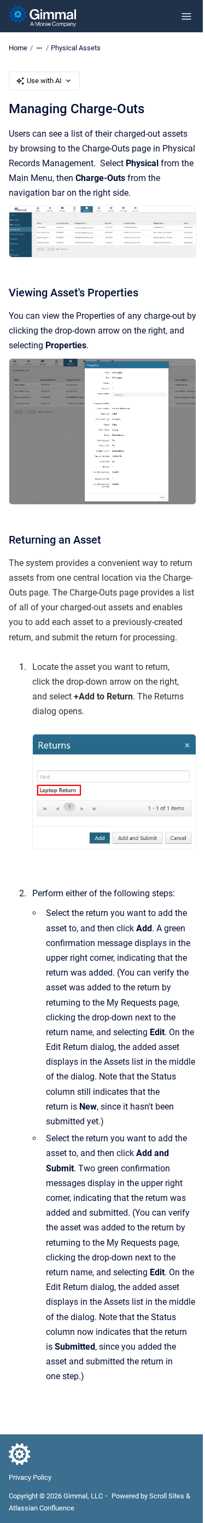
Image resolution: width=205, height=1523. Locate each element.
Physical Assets (76, 48)
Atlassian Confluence (41, 1508)
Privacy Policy (30, 1477)
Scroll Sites (166, 1496)
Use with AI (44, 81)
